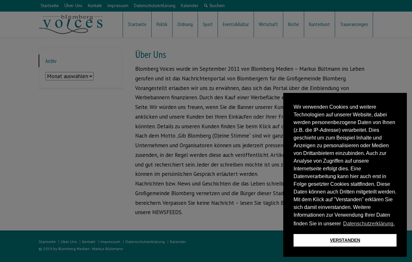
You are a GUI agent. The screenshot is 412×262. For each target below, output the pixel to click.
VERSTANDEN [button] (345, 240)
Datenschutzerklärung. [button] (369, 223)
